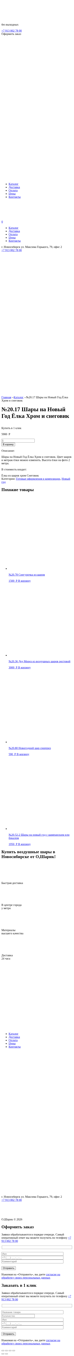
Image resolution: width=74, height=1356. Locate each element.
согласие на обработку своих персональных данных (30, 1276)
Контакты (15, 196)
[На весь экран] (6, 1350)
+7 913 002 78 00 (11, 30)
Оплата (13, 190)
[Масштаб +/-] (2, 1350)
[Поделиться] (10, 1350)
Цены (12, 193)
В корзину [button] (24, 580)
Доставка (14, 187)
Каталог (13, 183)
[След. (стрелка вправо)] (6, 1353)
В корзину (8, 444)
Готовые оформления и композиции (38, 478)
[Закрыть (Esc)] (13, 1350)
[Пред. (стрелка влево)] (2, 1353)
